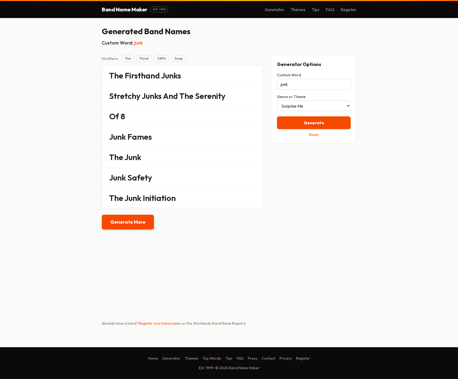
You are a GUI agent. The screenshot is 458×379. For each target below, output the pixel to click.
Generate (314, 122)
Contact (268, 358)
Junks (171, 75)
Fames (139, 137)
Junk (117, 137)
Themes (297, 9)
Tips (315, 9)
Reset (314, 134)
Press (252, 358)
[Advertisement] (313, 185)
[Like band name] (244, 75)
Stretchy (124, 96)
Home (153, 358)
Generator (274, 9)
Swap (179, 58)
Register (348, 9)
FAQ (330, 9)
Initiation (159, 198)
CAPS (161, 58)
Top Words (211, 358)
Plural (144, 58)
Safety (139, 178)
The (128, 58)
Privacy (286, 358)
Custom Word (289, 75)
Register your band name (159, 323)
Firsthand (142, 75)
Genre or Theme (291, 96)
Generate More (128, 222)
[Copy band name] (255, 75)
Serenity (210, 96)
